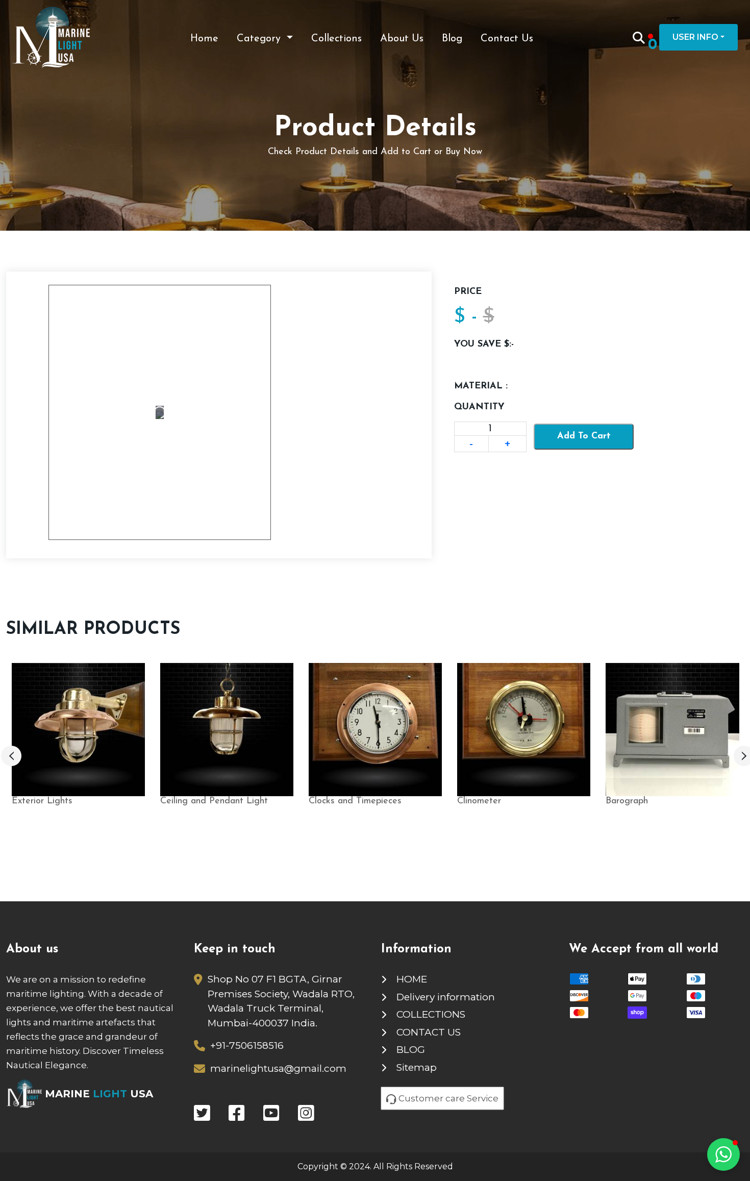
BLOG (410, 1049)
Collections (336, 39)
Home (204, 39)
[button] (723, 1154)
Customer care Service (447, 1098)
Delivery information (445, 997)
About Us (401, 39)
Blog (452, 39)
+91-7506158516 (247, 1045)
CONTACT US (428, 1032)
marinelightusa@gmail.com (278, 1068)
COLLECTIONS (430, 1014)
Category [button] (260, 39)
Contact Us (507, 39)
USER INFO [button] (695, 37)
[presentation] (11, 756)
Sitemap (416, 1067)
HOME (411, 979)
